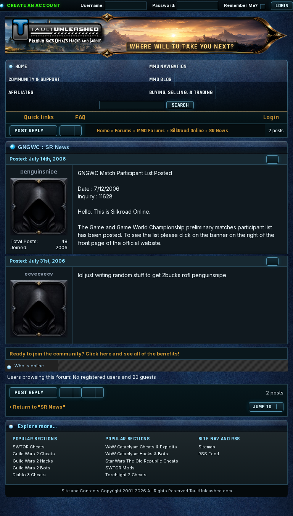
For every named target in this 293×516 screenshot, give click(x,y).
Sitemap (206, 446)
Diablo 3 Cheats (29, 474)
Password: (164, 5)
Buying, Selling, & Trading (181, 92)
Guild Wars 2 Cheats (34, 453)
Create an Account (34, 5)
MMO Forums (151, 131)
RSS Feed (208, 453)
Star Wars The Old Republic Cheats (141, 461)
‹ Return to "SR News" (37, 407)
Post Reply (28, 130)
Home (21, 66)
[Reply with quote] (272, 159)
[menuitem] (75, 117)
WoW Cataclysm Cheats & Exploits (141, 446)
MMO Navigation (168, 66)
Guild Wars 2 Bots (31, 468)
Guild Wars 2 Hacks (33, 461)
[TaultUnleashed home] (62, 33)
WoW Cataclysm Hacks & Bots (136, 453)
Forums (123, 131)
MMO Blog (160, 79)
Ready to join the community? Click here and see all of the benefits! (94, 353)
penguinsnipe (38, 172)
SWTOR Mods (120, 468)
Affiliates (20, 92)
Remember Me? (241, 5)
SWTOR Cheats (29, 446)
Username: (92, 5)
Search (180, 105)
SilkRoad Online (187, 131)
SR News (218, 131)
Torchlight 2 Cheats (125, 474)
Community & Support (34, 79)
